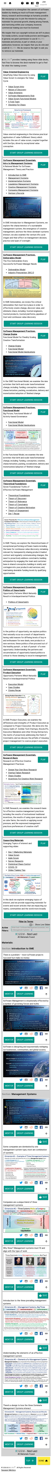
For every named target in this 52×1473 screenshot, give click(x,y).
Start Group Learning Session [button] (26, 153)
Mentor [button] (9, 994)
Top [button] (28, 1461)
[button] (5, 3)
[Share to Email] (26, 987)
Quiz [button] (45, 1141)
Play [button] (43, 76)
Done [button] (41, 1461)
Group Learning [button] (25, 994)
